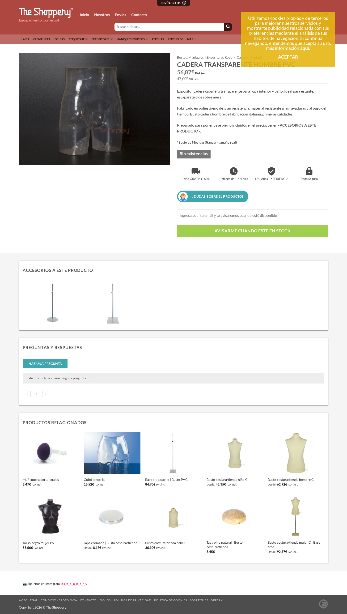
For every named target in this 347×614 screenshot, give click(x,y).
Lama (25, 39)
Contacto (139, 14)
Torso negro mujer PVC (40, 543)
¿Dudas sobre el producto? (218, 196)
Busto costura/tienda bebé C (166, 543)
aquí (304, 48)
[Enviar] (228, 27)
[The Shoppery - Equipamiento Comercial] (46, 13)
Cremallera (42, 39)
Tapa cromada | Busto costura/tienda (110, 543)
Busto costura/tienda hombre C (291, 480)
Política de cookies (170, 600)
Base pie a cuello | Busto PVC (166, 480)
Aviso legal (28, 600)
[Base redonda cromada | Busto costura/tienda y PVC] (53, 303)
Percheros (175, 39)
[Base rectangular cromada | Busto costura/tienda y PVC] (113, 303)
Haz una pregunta (45, 364)
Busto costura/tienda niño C (227, 480)
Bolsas (60, 39)
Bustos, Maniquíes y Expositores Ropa (204, 57)
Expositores (100, 39)
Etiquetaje (77, 39)
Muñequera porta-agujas (41, 480)
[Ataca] (323, 603)
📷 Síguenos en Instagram (55, 584)
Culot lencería (94, 480)
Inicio (84, 14)
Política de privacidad (132, 600)
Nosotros (102, 14)
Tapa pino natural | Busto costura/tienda (225, 544)
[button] (25, 159)
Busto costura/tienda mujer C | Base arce (294, 544)
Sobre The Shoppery (206, 600)
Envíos (120, 14)
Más (190, 39)
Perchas (158, 39)
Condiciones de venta (59, 600)
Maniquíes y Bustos (131, 39)
